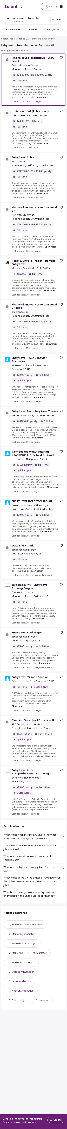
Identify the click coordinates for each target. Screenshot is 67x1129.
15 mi (55, 19)
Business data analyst (24, 943)
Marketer (41, 953)
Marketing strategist (23, 962)
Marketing (17, 953)
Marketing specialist (23, 934)
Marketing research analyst (27, 924)
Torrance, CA (22, 39)
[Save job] (61, 57)
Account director (21, 981)
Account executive (23, 990)
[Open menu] (61, 6)
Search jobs (7, 39)
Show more (42, 97)
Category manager (23, 971)
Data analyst (19, 1000)
